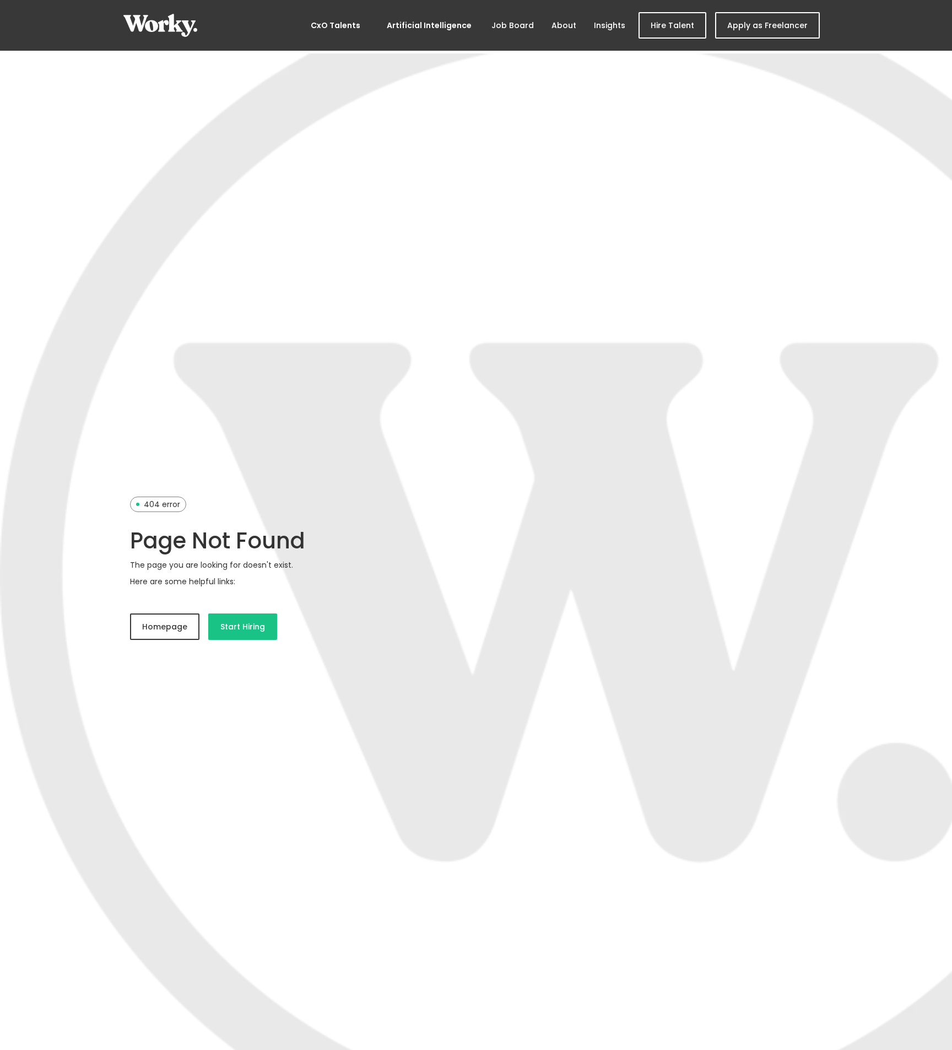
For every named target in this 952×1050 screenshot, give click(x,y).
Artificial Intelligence (429, 25)
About (563, 25)
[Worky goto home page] (160, 25)
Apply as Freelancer (767, 25)
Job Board (512, 25)
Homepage (164, 626)
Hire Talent (672, 25)
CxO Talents (335, 25)
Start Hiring (242, 626)
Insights (609, 25)
